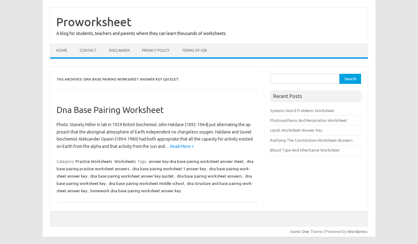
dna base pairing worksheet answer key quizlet (132, 176)
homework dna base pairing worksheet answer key (135, 191)
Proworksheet (93, 21)
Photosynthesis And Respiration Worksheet (308, 120)
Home (61, 50)
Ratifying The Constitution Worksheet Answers (311, 140)
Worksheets (125, 161)
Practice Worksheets (94, 161)
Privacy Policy (156, 50)
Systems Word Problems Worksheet (302, 110)
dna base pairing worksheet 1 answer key (169, 169)
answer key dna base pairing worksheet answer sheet (196, 161)
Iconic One (300, 231)
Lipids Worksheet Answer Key (296, 130)
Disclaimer (119, 50)
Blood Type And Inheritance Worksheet (305, 150)
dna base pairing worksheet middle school (146, 183)
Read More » (182, 146)
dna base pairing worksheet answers (209, 176)
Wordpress (358, 231)
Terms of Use (194, 50)
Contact (88, 50)
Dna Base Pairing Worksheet (110, 109)
